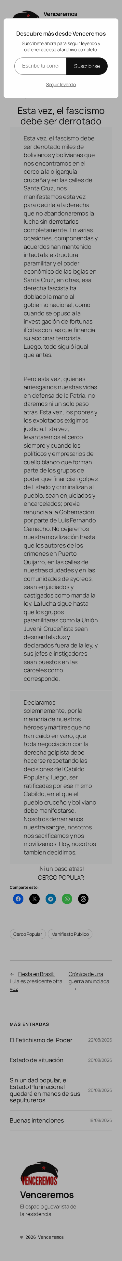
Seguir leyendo (61, 84)
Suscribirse (87, 66)
